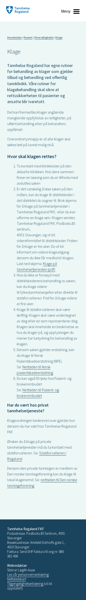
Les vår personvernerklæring (28, 574)
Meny (65, 11)
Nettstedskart (16, 579)
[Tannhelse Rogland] (18, 10)
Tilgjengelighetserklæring (25, 583)
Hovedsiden (14, 37)
